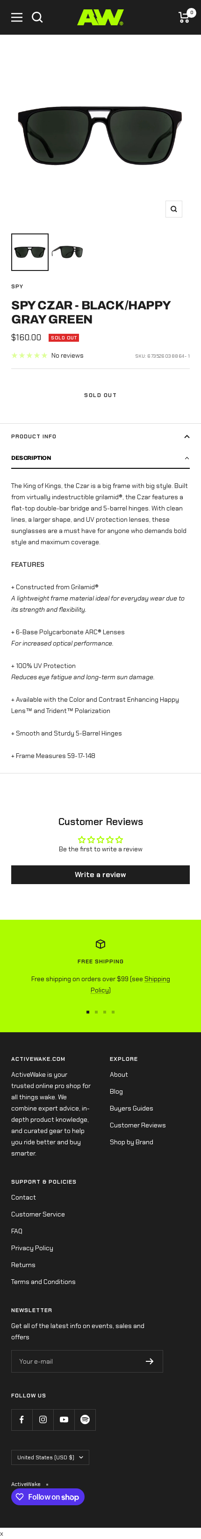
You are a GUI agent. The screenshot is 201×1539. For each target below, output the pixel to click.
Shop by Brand (131, 1142)
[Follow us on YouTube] (63, 1419)
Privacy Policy (32, 1248)
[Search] (37, 17)
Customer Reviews (138, 1125)
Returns (23, 1265)
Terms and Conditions (43, 1281)
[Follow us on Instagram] (42, 1419)
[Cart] (184, 17)
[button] (100, 458)
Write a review (100, 874)
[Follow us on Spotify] (84, 1419)
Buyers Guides (131, 1108)
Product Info (34, 436)
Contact (23, 1197)
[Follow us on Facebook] (21, 1419)
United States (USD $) (45, 1457)
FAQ (16, 1231)
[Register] (150, 1361)
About (119, 1074)
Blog (116, 1091)
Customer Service (38, 1214)
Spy (17, 286)
